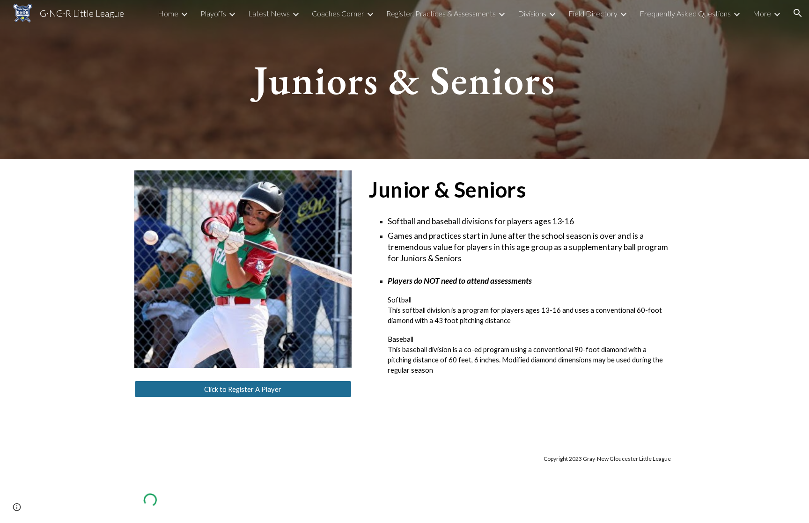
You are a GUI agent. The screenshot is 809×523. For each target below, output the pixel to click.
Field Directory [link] (593, 13)
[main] (404, 79)
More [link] (762, 13)
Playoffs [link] (213, 13)
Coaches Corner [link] (338, 13)
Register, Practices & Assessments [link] (441, 13)
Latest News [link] (269, 13)
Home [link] (168, 13)
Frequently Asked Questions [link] (685, 13)
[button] (798, 13)
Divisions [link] (532, 13)
